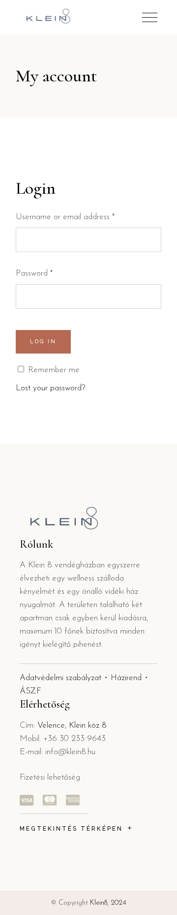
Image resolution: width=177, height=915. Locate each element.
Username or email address (65, 217)
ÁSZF (30, 691)
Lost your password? (50, 388)
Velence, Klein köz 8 (72, 725)
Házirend (126, 678)
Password (34, 273)
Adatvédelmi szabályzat (60, 678)
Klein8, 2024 (108, 903)
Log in (43, 341)
